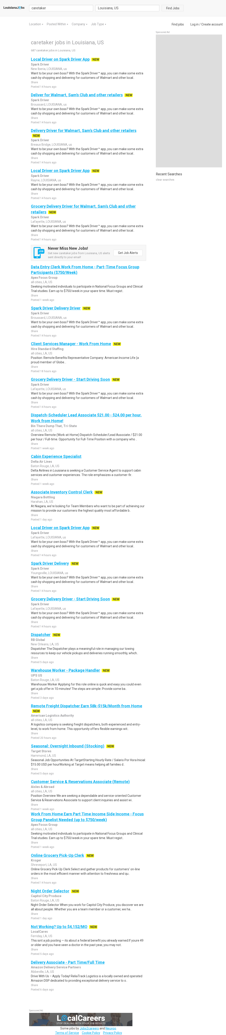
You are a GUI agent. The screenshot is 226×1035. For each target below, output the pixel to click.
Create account (212, 24)
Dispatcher (41, 634)
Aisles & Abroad (42, 787)
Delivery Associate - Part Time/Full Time (68, 962)
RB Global (38, 640)
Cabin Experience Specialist (56, 456)
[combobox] (127, 8)
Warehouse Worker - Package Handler (65, 670)
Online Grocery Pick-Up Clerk (57, 855)
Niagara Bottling (43, 497)
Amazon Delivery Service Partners (56, 967)
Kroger (36, 860)
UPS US (36, 675)
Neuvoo (110, 1028)
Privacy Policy (112, 1033)
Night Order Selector (50, 891)
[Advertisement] (189, 101)
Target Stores (41, 751)
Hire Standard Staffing (47, 349)
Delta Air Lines (41, 461)
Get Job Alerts (128, 253)
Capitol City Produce (46, 896)
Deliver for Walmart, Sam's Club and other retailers (77, 95)
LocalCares (39, 931)
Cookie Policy (91, 1033)
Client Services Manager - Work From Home (71, 343)
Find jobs (178, 24)
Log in (194, 24)
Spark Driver (40, 64)
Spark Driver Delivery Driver (56, 308)
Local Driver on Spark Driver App (60, 59)
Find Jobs (172, 8)
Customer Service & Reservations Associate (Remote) (80, 781)
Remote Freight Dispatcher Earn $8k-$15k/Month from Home (86, 706)
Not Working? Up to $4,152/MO (59, 926)
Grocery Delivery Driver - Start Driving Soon (70, 379)
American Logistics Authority (52, 715)
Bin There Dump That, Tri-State (54, 426)
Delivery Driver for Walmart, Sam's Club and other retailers (83, 130)
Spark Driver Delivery (50, 563)
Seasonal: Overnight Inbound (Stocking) (67, 746)
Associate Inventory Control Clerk (62, 492)
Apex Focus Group (44, 277)
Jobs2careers (89, 1028)
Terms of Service (67, 1033)
